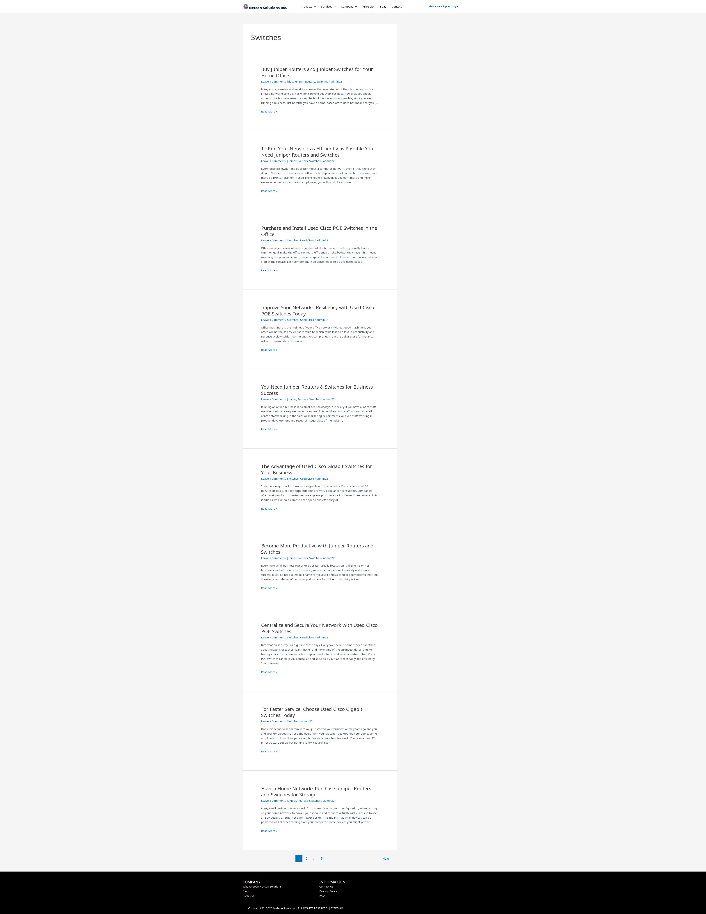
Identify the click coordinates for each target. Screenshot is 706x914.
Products (306, 6)
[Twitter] (410, 908)
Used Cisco (307, 240)
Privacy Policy (328, 891)
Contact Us (326, 886)
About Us (249, 895)
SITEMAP (337, 908)
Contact (397, 6)
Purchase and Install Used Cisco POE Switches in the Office (319, 231)
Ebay (383, 6)
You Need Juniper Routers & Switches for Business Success (317, 389)
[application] (314, 6)
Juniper (299, 81)
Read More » (269, 111)
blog (290, 81)
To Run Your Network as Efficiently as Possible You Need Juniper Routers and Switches (317, 151)
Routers (310, 81)
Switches (322, 81)
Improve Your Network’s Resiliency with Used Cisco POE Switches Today (317, 310)
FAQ (322, 895)
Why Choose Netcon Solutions (262, 886)
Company (347, 6)
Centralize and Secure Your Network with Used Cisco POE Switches (319, 628)
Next (387, 858)
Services (326, 6)
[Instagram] (416, 908)
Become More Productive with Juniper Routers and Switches (317, 548)
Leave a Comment (273, 81)
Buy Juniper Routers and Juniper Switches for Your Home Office (317, 72)
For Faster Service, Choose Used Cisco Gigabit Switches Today (311, 712)
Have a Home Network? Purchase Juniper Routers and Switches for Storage (316, 791)
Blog (246, 891)
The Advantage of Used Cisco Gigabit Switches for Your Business (316, 469)
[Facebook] (405, 908)
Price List (368, 6)
